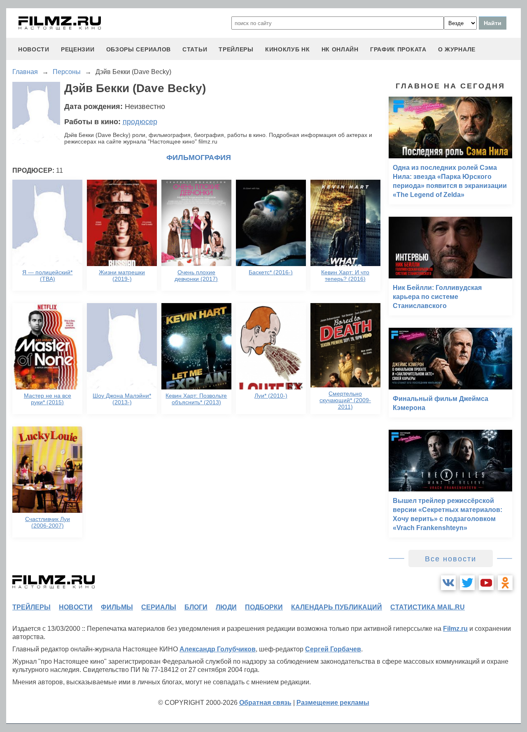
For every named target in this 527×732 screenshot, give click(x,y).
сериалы (158, 607)
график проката (398, 49)
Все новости (450, 559)
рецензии (78, 49)
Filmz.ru (455, 628)
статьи (194, 49)
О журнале (457, 49)
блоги (196, 607)
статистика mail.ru (427, 607)
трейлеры (236, 49)
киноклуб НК (287, 49)
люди (226, 607)
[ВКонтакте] (448, 582)
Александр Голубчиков (218, 649)
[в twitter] (467, 582)
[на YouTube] (486, 582)
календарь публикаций (336, 607)
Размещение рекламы (332, 702)
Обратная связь (265, 702)
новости (33, 49)
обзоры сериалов (138, 49)
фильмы (117, 607)
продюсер (140, 122)
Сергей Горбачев (333, 649)
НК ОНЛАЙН (340, 49)
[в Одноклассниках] (505, 582)
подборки (264, 607)
